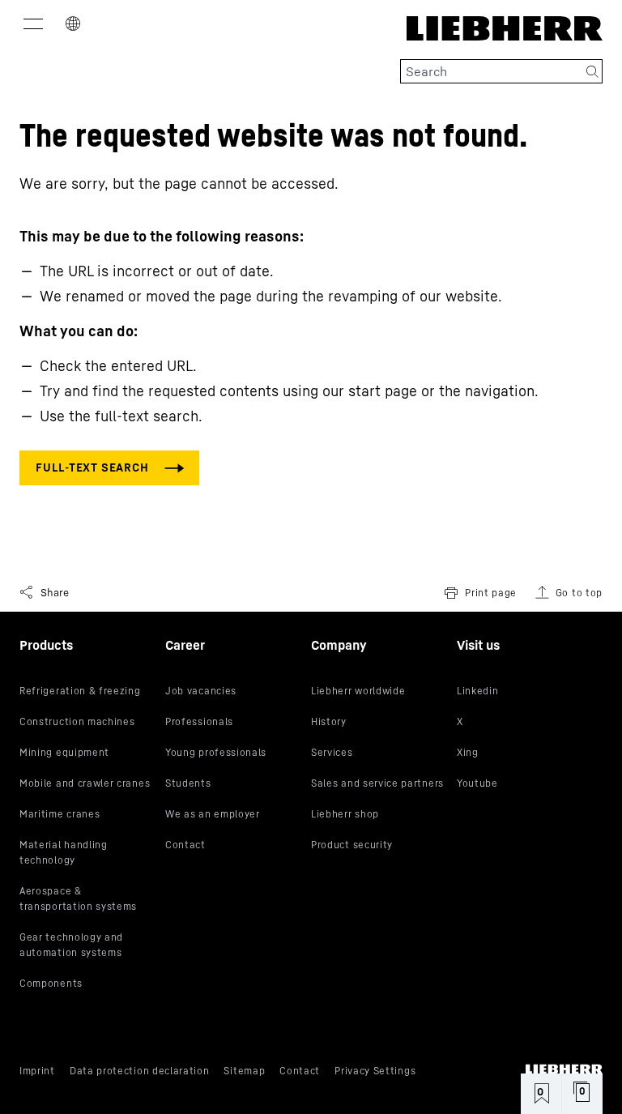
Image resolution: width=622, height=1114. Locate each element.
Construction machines (77, 721)
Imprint (37, 1071)
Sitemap (244, 1071)
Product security (352, 845)
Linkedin (478, 691)
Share (54, 592)
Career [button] (185, 645)
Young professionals (215, 752)
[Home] (564, 1069)
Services (332, 752)
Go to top (579, 593)
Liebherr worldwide (358, 691)
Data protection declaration (140, 1071)
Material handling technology (63, 852)
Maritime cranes (59, 814)
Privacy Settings (374, 1071)
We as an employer (212, 814)
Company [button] (339, 645)
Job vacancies (200, 691)
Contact (185, 845)
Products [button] (46, 645)
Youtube (477, 783)
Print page (491, 593)
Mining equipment (64, 752)
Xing (468, 752)
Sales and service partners (377, 783)
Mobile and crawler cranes (84, 783)
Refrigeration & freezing (80, 691)
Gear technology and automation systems (71, 944)
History (329, 721)
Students (188, 783)
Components (51, 983)
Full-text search (92, 467)
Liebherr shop (345, 814)
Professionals (199, 721)
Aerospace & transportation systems (78, 898)
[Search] (592, 71)
